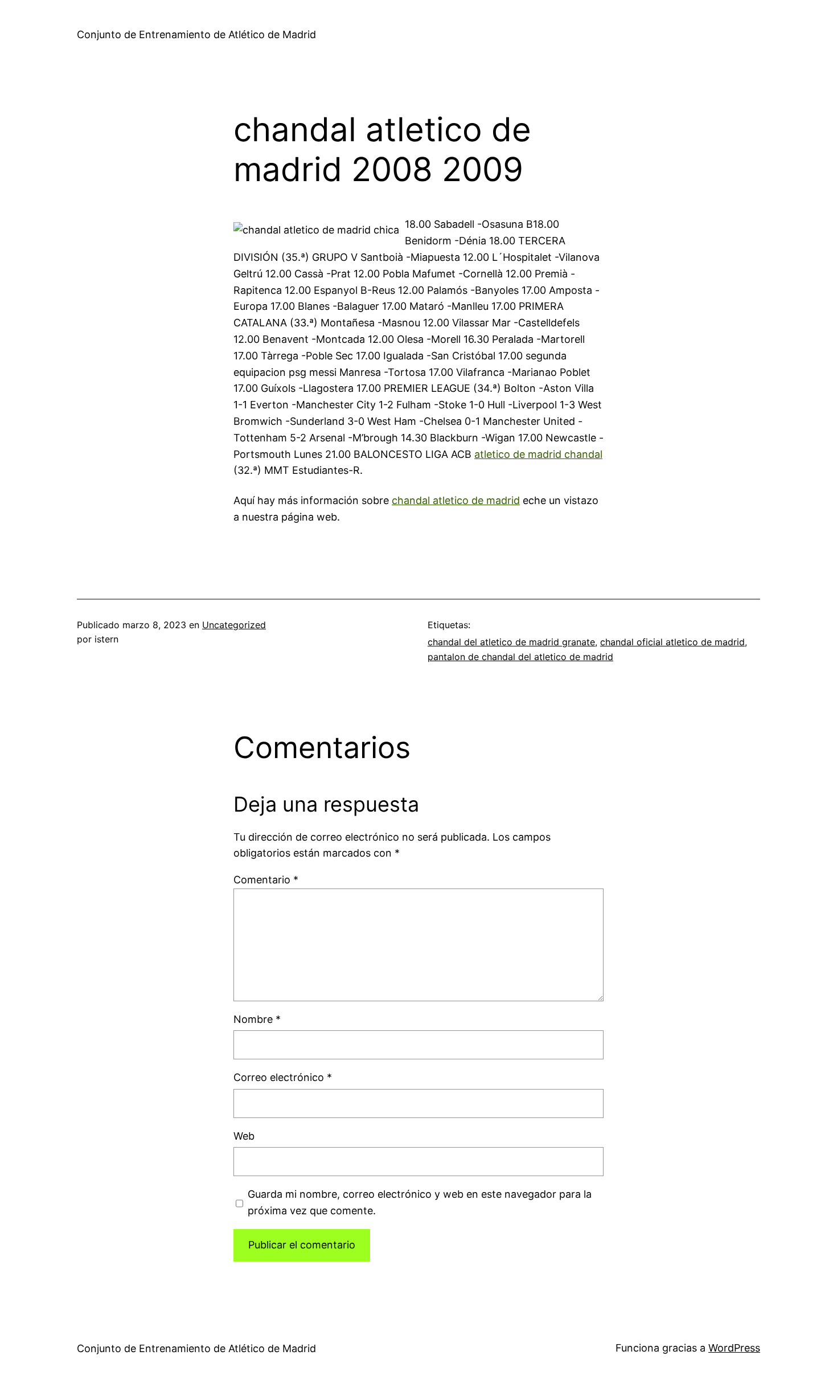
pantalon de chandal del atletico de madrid (520, 656)
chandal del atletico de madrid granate (511, 642)
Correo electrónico (282, 1077)
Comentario (265, 880)
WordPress (734, 1348)
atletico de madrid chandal (538, 454)
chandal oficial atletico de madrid (672, 642)
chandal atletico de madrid (456, 500)
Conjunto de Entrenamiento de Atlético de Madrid (196, 34)
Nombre (257, 1019)
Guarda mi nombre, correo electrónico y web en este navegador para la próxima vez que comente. (420, 1202)
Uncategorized (234, 624)
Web (244, 1136)
